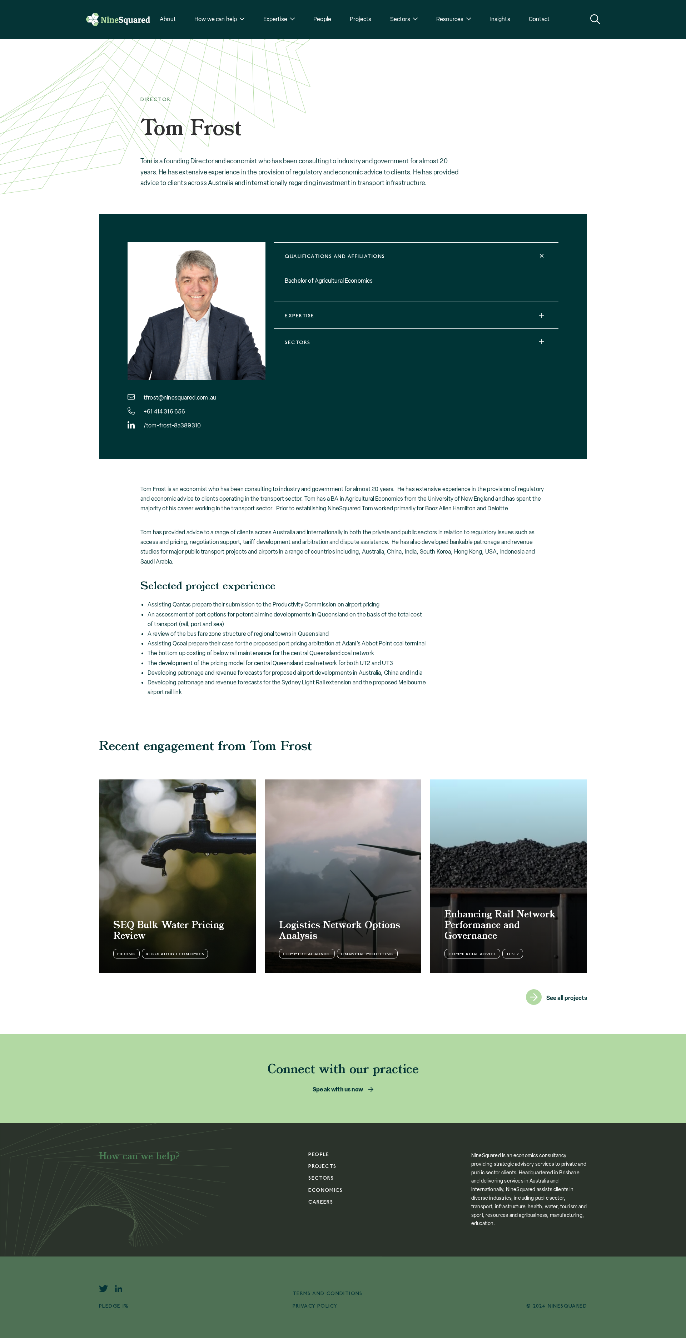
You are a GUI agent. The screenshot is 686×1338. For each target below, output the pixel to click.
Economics (325, 1190)
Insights (499, 19)
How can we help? (139, 1157)
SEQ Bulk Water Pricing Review (168, 930)
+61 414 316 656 (164, 411)
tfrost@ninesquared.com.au (180, 397)
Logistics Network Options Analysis (339, 930)
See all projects (566, 998)
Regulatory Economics (175, 954)
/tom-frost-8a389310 (172, 425)
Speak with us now (338, 1089)
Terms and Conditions (328, 1293)
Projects (360, 19)
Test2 (512, 954)
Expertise (299, 316)
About (168, 19)
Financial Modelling (367, 954)
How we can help (215, 19)
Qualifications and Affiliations (335, 256)
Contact (539, 19)
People (322, 19)
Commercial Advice (307, 954)
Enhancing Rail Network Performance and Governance (500, 925)
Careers (320, 1202)
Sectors (400, 19)
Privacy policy (315, 1306)
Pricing (126, 954)
